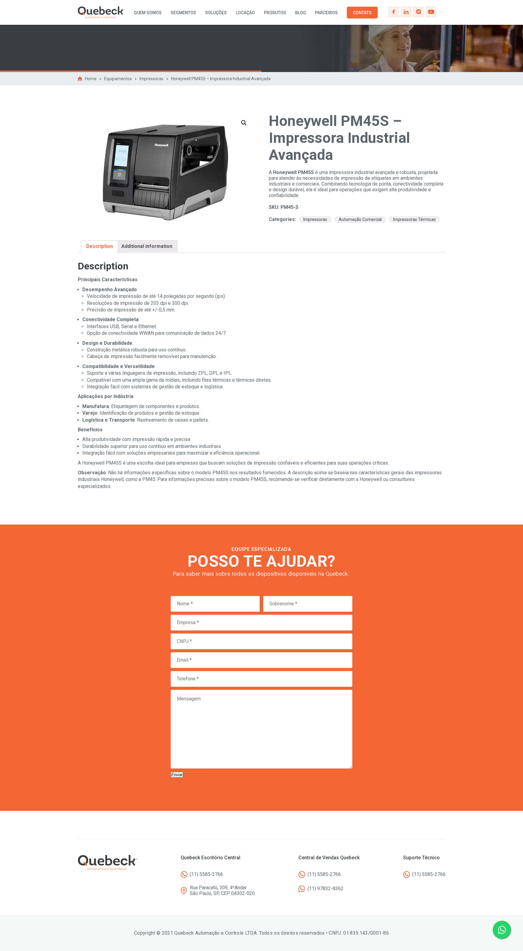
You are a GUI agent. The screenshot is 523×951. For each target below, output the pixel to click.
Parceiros (326, 12)
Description (99, 246)
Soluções (216, 12)
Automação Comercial (360, 219)
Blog (300, 12)
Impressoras (151, 79)
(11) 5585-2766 (206, 874)
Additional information (146, 246)
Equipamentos (118, 79)
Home (91, 79)
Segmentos (183, 12)
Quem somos (148, 12)
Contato (362, 12)
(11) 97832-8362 (326, 888)
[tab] (99, 246)
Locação (245, 12)
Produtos (275, 12)
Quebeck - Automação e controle (101, 12)
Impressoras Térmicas (414, 219)
